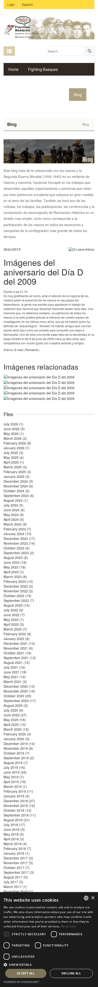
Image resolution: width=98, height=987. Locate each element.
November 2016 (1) (18, 891)
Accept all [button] (26, 973)
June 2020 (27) (15, 715)
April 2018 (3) (14, 839)
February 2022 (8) (17, 633)
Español (27, 4)
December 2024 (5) (18, 481)
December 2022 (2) (18, 586)
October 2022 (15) (17, 595)
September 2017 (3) (19, 872)
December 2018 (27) (19, 800)
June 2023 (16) (15, 562)
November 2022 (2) (18, 591)
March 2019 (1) (15, 786)
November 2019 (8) (18, 748)
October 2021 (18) (17, 653)
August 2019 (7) (16, 762)
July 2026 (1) (13, 424)
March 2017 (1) (15, 886)
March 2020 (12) (16, 729)
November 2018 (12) (19, 805)
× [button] (92, 898)
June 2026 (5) (14, 428)
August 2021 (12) (17, 662)
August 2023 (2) (16, 557)
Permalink (31, 350)
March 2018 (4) (15, 843)
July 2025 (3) (13, 452)
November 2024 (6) (18, 486)
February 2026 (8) (17, 443)
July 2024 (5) (13, 505)
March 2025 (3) (15, 467)
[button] (49, 964)
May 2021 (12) (15, 676)
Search (89, 51)
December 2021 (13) (19, 643)
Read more (68, 926)
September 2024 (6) (19, 495)
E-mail (19, 350)
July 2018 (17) (14, 824)
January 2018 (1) (16, 853)
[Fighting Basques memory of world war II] (49, 27)
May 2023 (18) (15, 567)
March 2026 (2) (15, 438)
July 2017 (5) (13, 881)
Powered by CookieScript (21, 982)
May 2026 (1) (14, 433)
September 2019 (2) (19, 757)
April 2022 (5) (14, 624)
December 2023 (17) (19, 538)
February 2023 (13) (18, 581)
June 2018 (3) (14, 829)
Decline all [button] (71, 973)
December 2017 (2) (18, 858)
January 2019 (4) (16, 796)
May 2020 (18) (15, 719)
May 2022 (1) (14, 619)
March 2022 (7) (15, 629)
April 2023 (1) (14, 571)
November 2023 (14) (19, 543)
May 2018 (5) (14, 834)
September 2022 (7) (19, 600)
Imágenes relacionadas (41, 367)
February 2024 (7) (17, 529)
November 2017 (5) (18, 862)
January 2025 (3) (16, 476)
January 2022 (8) (16, 638)
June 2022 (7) (14, 614)
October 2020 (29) (17, 695)
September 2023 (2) (19, 552)
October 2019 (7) (16, 753)
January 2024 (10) (17, 533)
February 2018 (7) (17, 848)
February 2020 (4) (17, 734)
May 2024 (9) (14, 514)
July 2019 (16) (14, 767)
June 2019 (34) (15, 772)
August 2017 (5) (16, 877)
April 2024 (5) (14, 519)
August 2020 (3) (16, 705)
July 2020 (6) (13, 710)
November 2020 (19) (19, 691)
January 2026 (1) (16, 447)
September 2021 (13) (20, 657)
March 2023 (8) (15, 576)
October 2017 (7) (16, 867)
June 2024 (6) (14, 509)
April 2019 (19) (15, 781)
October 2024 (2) (16, 490)
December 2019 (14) (19, 743)
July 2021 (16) (14, 667)
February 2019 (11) (18, 791)
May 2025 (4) (14, 457)
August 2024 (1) (16, 500)
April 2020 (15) (15, 724)
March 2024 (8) (15, 524)
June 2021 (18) (15, 672)
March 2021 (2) (15, 681)
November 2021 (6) (18, 648)
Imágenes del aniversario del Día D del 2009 (43, 271)
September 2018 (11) (20, 815)
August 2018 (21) (17, 819)
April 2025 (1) (14, 462)
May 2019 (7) (14, 777)
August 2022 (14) (17, 605)
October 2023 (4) (16, 548)
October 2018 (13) (17, 810)
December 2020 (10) (19, 686)
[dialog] (49, 939)
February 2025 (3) (17, 471)
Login (11, 4)
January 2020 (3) (16, 738)
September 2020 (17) (20, 700)
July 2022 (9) (13, 610)
